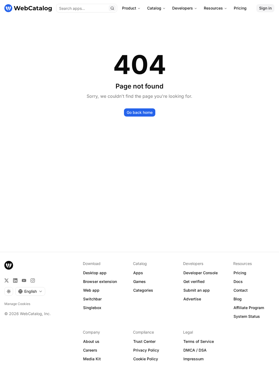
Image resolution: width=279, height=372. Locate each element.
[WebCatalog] (8, 265)
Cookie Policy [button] (145, 358)
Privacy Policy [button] (146, 350)
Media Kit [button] (92, 358)
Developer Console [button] (200, 272)
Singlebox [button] (92, 307)
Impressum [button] (193, 358)
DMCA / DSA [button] (195, 350)
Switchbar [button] (92, 299)
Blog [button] (237, 299)
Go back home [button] (140, 112)
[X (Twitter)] (6, 280)
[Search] (112, 8)
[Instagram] (33, 280)
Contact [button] (240, 290)
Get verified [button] (194, 281)
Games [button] (139, 281)
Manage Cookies (17, 304)
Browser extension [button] (100, 281)
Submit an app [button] (196, 290)
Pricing (240, 8)
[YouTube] (24, 280)
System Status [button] (246, 316)
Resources (213, 8)
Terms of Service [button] (198, 341)
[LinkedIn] (15, 280)
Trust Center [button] (144, 341)
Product (129, 8)
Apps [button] (138, 272)
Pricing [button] (239, 272)
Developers (182, 8)
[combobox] (30, 291)
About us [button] (91, 341)
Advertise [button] (192, 299)
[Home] (28, 8)
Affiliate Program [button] (248, 307)
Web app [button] (91, 290)
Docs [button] (238, 281)
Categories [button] (143, 290)
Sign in (265, 8)
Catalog (154, 8)
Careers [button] (90, 350)
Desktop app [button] (95, 272)
